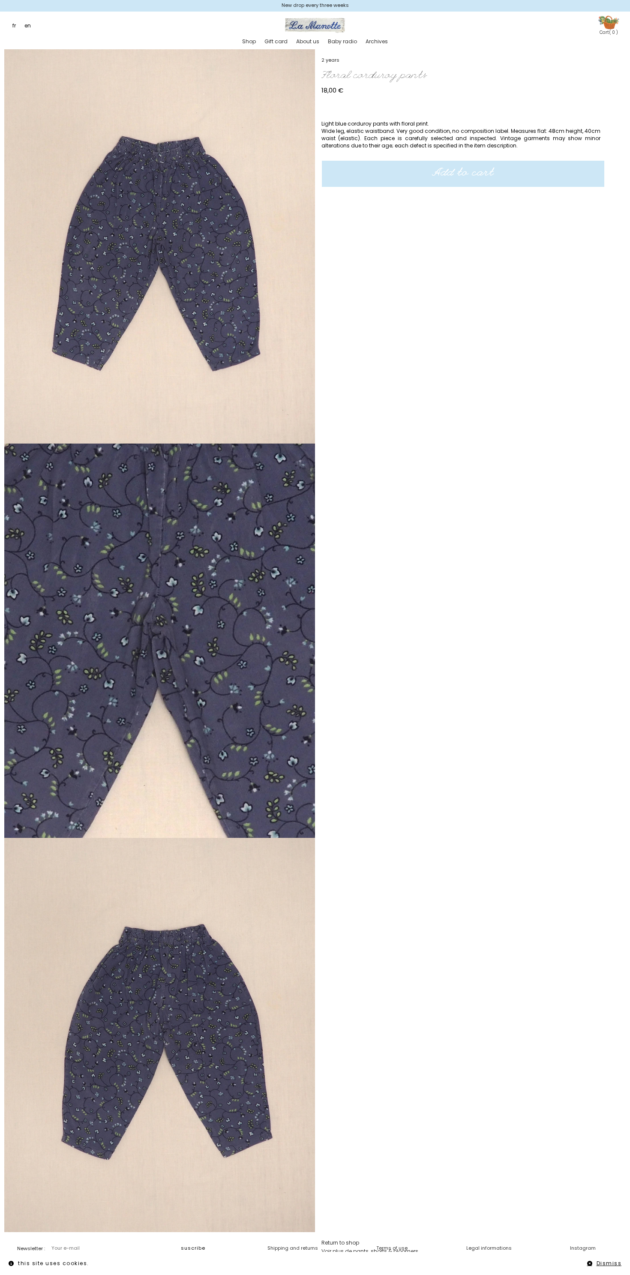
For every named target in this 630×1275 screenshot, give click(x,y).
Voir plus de (369, 1251)
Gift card (276, 41)
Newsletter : (31, 1248)
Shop (249, 41)
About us (307, 41)
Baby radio (342, 41)
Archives (377, 41)
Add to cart (463, 174)
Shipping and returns (292, 1248)
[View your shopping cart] (608, 22)
